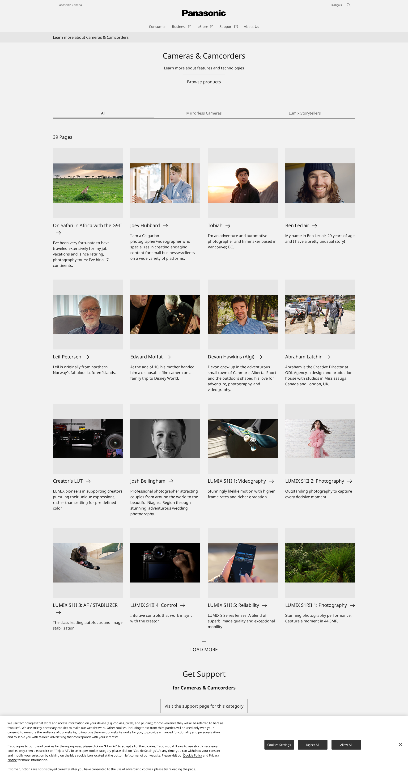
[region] (204, 745)
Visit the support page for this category (204, 706)
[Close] (400, 744)
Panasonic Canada (70, 5)
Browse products (204, 82)
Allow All (346, 744)
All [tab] (103, 113)
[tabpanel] (204, 393)
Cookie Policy (192, 755)
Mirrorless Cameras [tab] (204, 113)
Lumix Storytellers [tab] (305, 113)
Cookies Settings (279, 744)
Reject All (312, 744)
